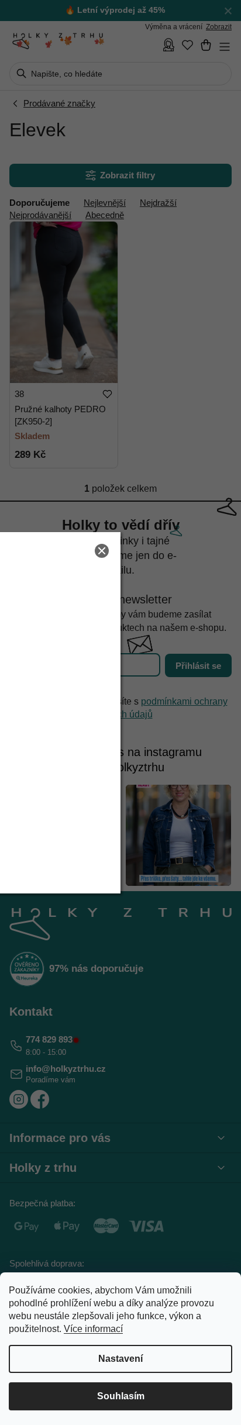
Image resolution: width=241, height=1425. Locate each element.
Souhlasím (120, 1396)
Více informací (93, 1329)
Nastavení (120, 1359)
